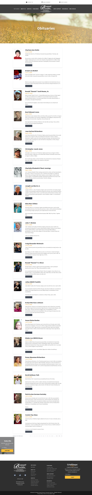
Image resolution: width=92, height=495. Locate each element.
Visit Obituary (28, 65)
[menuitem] (16, 8)
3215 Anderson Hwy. (20, 481)
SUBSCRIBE (7, 450)
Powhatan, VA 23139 (20, 483)
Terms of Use (46, 493)
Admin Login (52, 493)
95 (59, 435)
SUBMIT (72, 477)
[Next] (62, 436)
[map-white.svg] (20, 475)
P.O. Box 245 (20, 484)
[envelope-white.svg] (15, 475)
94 (56, 435)
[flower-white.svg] (25, 475)
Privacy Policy (40, 493)
